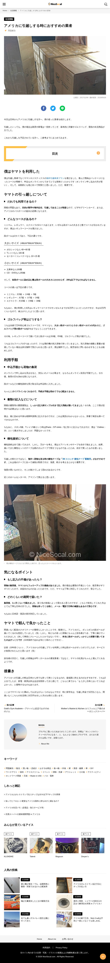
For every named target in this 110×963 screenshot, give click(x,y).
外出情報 (25, 914)
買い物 (25, 768)
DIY (92, 768)
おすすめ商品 (45, 768)
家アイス (9, 834)
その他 (82, 772)
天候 (26, 776)
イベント (46, 772)
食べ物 (56, 768)
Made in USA (35, 776)
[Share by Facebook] (43, 108)
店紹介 (34, 768)
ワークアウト (11, 772)
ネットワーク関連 (13, 776)
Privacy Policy (61, 947)
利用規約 (46, 947)
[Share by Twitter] (53, 108)
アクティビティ (94, 772)
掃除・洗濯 (57, 772)
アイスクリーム (33, 772)
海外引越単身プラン (55, 178)
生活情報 (13, 11)
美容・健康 (78, 768)
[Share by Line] (62, 108)
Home (5, 11)
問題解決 (12, 31)
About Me (45, 744)
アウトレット (70, 772)
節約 (22, 772)
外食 (64, 768)
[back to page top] (103, 957)
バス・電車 (49, 776)
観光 (18, 768)
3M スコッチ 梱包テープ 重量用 (76, 459)
